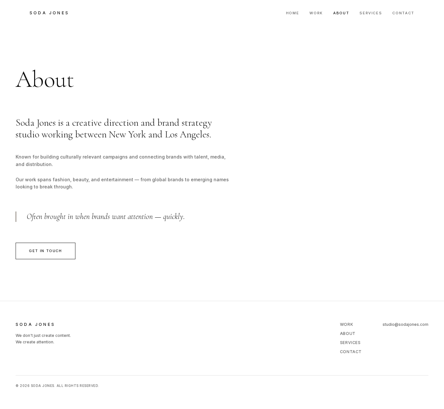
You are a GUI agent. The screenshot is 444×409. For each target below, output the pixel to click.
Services (370, 13)
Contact (403, 13)
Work (316, 13)
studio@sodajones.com (405, 324)
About (341, 13)
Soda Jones (49, 12)
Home (292, 13)
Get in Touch (45, 251)
